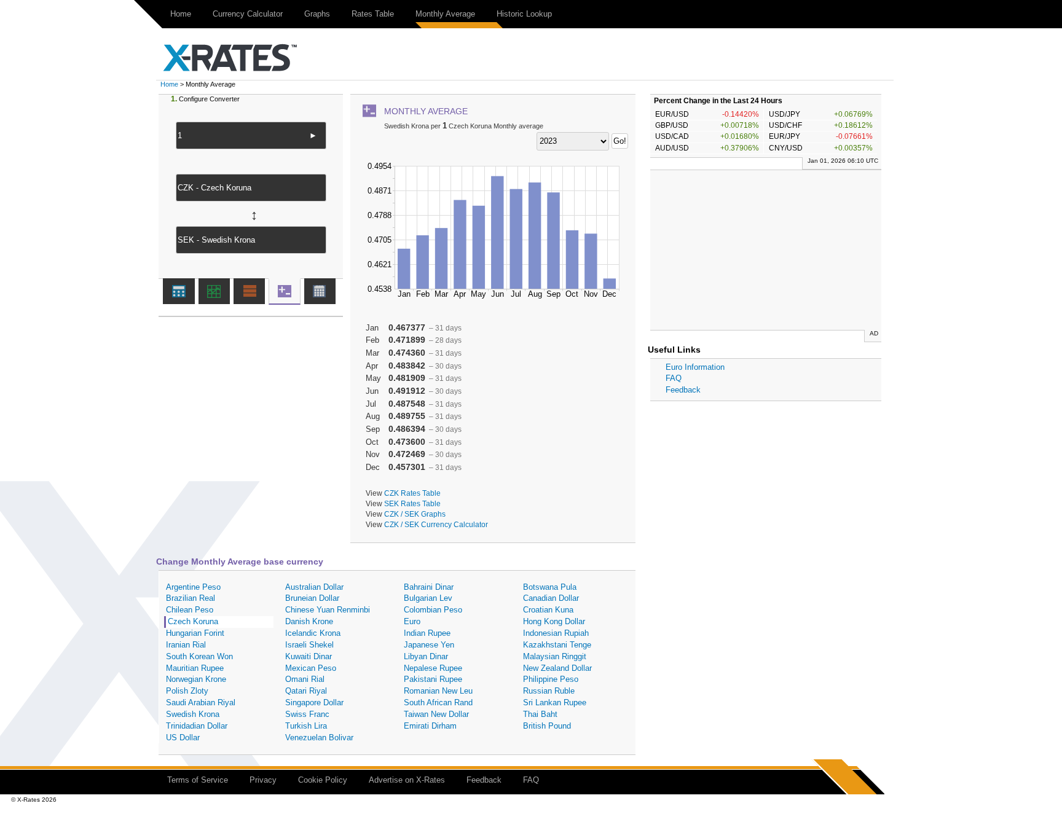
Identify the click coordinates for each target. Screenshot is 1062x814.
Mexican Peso (310, 668)
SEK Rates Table (412, 503)
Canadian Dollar (551, 598)
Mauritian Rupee (195, 668)
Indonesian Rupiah (556, 633)
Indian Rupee (427, 633)
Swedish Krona (192, 714)
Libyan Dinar (426, 656)
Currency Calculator (248, 13)
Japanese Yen (429, 644)
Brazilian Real (190, 598)
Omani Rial (304, 679)
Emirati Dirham (430, 725)
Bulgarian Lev (428, 598)
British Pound (547, 725)
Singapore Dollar (314, 702)
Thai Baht (540, 714)
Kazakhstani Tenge (557, 644)
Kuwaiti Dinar (308, 656)
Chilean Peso (189, 609)
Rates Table (373, 13)
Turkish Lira (306, 725)
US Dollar (183, 737)
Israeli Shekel (309, 644)
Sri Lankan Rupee (554, 702)
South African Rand (438, 702)
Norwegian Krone (196, 679)
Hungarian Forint (195, 633)
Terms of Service (197, 780)
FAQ (674, 378)
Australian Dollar (314, 587)
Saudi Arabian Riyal (200, 702)
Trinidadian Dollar (196, 725)
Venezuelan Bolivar (319, 737)
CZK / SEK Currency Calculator (436, 524)
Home (180, 13)
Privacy (263, 780)
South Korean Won (199, 656)
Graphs (317, 13)
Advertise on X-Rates (407, 780)
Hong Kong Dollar (554, 621)
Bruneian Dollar (312, 598)
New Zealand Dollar (557, 668)
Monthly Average (445, 13)
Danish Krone (309, 621)
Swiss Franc (307, 714)
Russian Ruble (549, 690)
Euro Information (695, 367)
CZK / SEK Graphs (415, 514)
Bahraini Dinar (429, 587)
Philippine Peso (550, 679)
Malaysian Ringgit (554, 656)
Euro (412, 621)
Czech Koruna (193, 621)
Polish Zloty (187, 690)
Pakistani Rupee (433, 679)
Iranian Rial (186, 644)
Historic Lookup (524, 13)
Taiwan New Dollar (436, 714)
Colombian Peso (433, 609)
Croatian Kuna (548, 609)
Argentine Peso (193, 587)
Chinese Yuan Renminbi (327, 609)
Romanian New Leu (438, 690)
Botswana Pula (549, 587)
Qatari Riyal (306, 690)
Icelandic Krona (312, 633)
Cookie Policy (322, 780)
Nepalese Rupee (433, 668)
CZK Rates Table (412, 493)
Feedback (683, 389)
